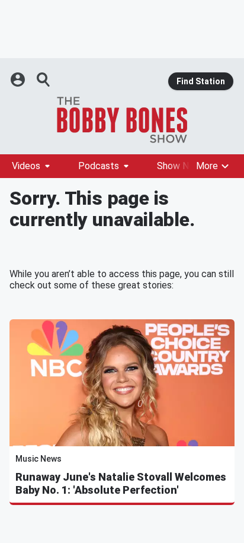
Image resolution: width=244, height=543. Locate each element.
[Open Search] (44, 79)
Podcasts (98, 166)
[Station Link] (122, 120)
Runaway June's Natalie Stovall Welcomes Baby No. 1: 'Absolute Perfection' (120, 483)
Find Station (200, 81)
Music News (38, 458)
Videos (26, 166)
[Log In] (19, 79)
